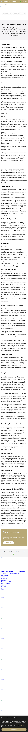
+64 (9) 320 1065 (6, 1)
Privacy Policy (4, 585)
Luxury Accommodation (6, 581)
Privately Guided (4, 575)
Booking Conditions (5, 583)
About (2, 588)
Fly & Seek (3, 580)
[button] (14, 726)
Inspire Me (8, 542)
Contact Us (3, 586)
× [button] (26, 717)
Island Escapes (4, 578)
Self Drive (3, 576)
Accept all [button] (14, 729)
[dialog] (14, 724)
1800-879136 (15, 1)
